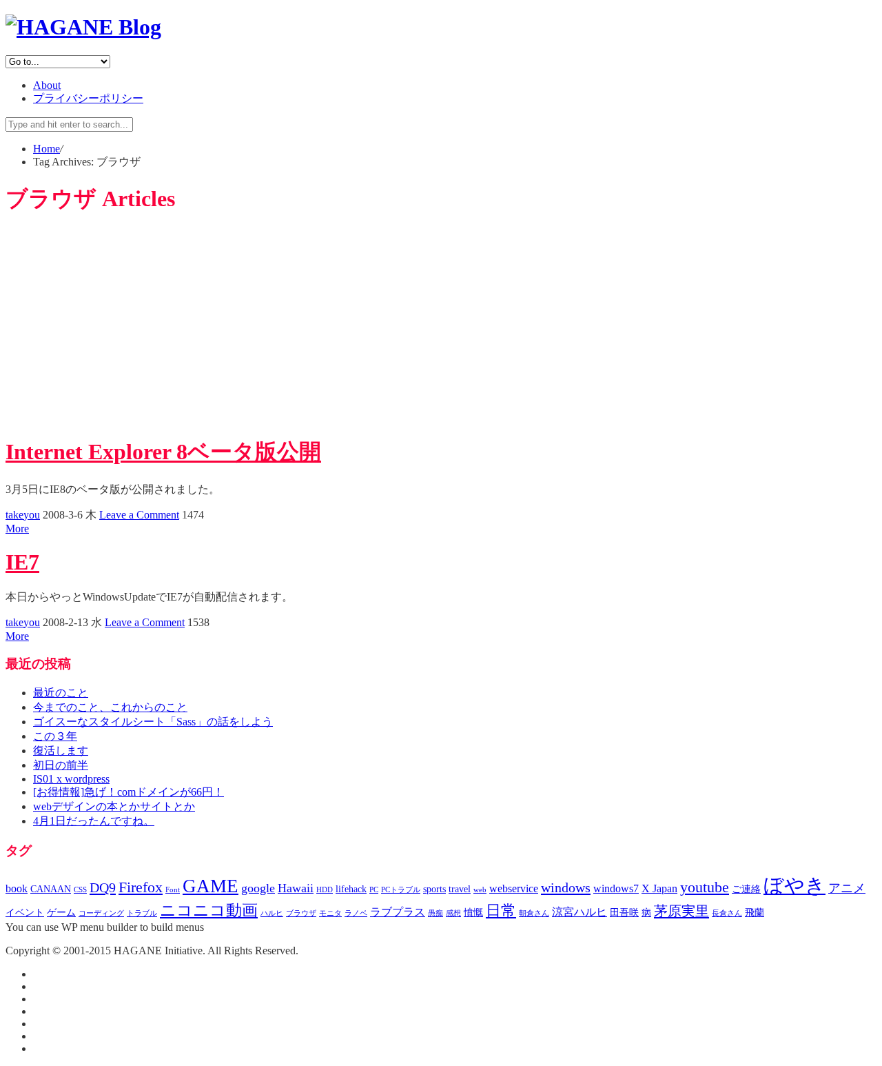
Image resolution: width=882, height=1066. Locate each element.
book (17, 888)
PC (373, 890)
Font (172, 890)
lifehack (351, 889)
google (258, 888)
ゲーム (61, 912)
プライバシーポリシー (88, 98)
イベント (25, 912)
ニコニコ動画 (209, 910)
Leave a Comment (139, 515)
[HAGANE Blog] (83, 26)
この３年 (55, 736)
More (17, 528)
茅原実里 (681, 910)
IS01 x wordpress (71, 779)
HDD (324, 890)
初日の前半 (60, 765)
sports (434, 889)
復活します (60, 750)
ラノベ (356, 913)
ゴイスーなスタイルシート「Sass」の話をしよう (153, 721)
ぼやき (794, 885)
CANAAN (50, 889)
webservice (513, 888)
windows (566, 887)
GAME (210, 886)
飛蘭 (754, 912)
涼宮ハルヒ (579, 911)
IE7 (22, 562)
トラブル (142, 913)
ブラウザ (301, 913)
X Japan (659, 888)
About (47, 85)
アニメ (846, 888)
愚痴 (435, 913)
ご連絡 (746, 889)
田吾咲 (624, 912)
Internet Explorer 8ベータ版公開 (163, 451)
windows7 (616, 888)
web (479, 890)
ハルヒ (271, 913)
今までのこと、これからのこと (110, 707)
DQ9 (103, 887)
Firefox (141, 887)
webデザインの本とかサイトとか (114, 806)
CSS (80, 890)
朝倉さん (534, 913)
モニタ (330, 913)
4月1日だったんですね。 (93, 821)
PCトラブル (400, 890)
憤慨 (473, 912)
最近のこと (60, 692)
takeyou (23, 515)
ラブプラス (397, 911)
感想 (453, 913)
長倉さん (727, 913)
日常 (501, 911)
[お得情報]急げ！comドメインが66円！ (128, 792)
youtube (704, 887)
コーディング (101, 913)
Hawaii (296, 888)
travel (460, 889)
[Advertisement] (441, 326)
